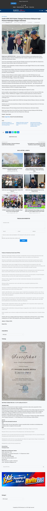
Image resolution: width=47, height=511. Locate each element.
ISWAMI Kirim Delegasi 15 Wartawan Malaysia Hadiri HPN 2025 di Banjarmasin (8, 123)
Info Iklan (26, 7)
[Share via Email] (18, 132)
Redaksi (14, 7)
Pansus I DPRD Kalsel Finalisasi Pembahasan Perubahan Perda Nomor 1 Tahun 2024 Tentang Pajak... (34, 170)
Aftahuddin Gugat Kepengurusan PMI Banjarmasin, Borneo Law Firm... (22, 3)
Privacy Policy (31, 7)
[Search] (44, 10)
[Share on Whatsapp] (15, 132)
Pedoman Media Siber (20, 7)
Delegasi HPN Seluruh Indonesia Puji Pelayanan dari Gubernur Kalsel (22, 123)
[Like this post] (7, 132)
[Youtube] (25, 5)
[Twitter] (23, 5)
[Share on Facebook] (10, 132)
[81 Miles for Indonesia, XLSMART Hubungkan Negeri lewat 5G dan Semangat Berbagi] (12, 201)
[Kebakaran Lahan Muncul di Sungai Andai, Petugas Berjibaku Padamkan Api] (12, 160)
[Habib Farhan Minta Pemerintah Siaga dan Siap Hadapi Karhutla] (34, 181)
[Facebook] (21, 5)
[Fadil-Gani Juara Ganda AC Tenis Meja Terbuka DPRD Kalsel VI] (12, 181)
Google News (7, 116)
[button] (17, 3)
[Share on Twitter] (12, 132)
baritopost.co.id (9, 22)
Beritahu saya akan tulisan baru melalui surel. (11, 238)
